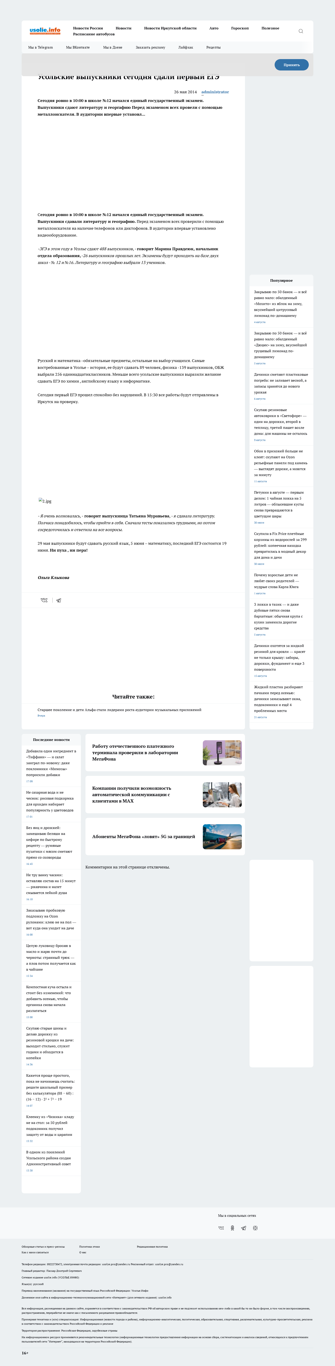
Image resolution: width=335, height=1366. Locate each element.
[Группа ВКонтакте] (221, 1228)
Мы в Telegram (40, 47)
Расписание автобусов (94, 34)
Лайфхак (185, 47)
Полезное (270, 28)
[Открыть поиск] (300, 31)
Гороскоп (240, 28)
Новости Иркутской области (170, 28)
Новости (123, 28)
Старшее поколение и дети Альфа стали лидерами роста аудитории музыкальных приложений (119, 712)
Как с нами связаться (35, 1252)
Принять (292, 65)
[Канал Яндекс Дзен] (255, 1228)
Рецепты (213, 47)
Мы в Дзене (113, 47)
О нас (82, 1252)
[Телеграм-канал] (244, 1228)
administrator (215, 91)
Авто (214, 28)
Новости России (88, 28)
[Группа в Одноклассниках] (232, 1228)
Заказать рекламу (150, 47)
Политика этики (89, 1246)
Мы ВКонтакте (78, 47)
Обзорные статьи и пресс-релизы (43, 1246)
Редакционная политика (152, 1246)
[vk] (45, 600)
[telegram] (60, 600)
